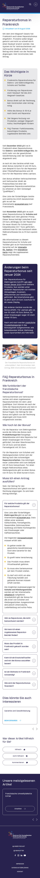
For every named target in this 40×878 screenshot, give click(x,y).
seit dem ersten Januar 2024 (18, 283)
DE (2, 4)
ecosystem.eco (21, 204)
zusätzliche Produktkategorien (19, 323)
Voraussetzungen (25, 538)
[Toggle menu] (35, 4)
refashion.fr (9, 595)
